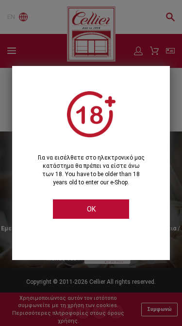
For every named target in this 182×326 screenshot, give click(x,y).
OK (91, 209)
